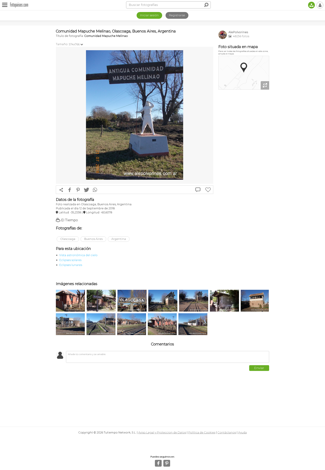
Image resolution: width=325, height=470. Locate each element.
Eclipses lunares (70, 265)
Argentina (118, 239)
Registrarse (177, 15)
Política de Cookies (201, 432)
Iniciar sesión (149, 15)
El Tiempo (67, 220)
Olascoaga (67, 239)
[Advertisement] (243, 143)
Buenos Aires (93, 239)
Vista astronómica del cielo (78, 255)
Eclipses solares (70, 260)
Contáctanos (227, 432)
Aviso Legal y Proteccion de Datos (162, 432)
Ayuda (242, 432)
